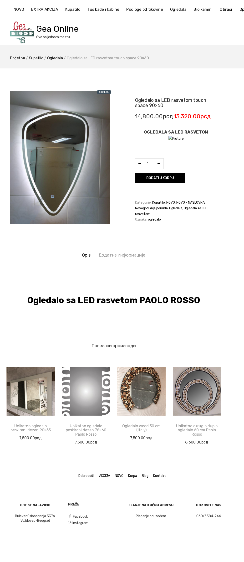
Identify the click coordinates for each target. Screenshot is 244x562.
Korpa (132, 476)
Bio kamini (203, 9)
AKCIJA (104, 476)
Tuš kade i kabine (103, 9)
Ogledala (178, 9)
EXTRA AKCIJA (44, 9)
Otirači (226, 9)
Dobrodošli (86, 476)
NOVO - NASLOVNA (190, 203)
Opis (86, 255)
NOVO (19, 9)
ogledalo (154, 219)
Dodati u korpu (160, 178)
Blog (145, 476)
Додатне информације (121, 255)
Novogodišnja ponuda (151, 208)
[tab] (86, 255)
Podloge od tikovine (144, 9)
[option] (60, 157)
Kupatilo (72, 9)
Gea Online (57, 29)
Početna (17, 58)
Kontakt (159, 476)
